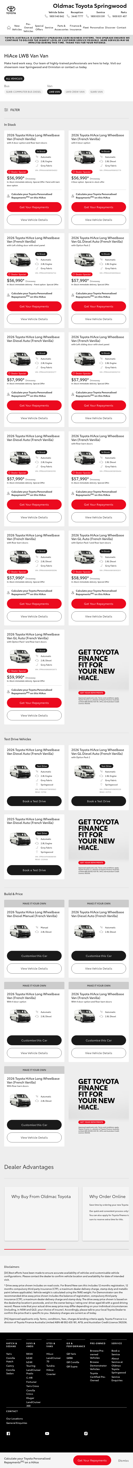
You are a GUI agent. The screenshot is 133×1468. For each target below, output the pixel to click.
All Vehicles (14, 78)
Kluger (30, 1398)
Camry (10, 1365)
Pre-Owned (97, 1343)
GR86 (69, 1358)
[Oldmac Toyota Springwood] (11, 10)
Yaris (9, 1353)
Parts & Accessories (62, 27)
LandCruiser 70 (53, 1359)
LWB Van (54, 91)
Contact (121, 27)
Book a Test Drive (34, 801)
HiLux (49, 1353)
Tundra (50, 1365)
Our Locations (14, 1418)
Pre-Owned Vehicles (28, 27)
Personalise (97, 27)
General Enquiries (16, 1423)
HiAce (50, 1370)
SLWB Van (96, 91)
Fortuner (31, 1381)
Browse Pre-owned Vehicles (97, 1354)
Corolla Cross (30, 1392)
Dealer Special (18, 171)
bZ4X (29, 1358)
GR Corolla (72, 1362)
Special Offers (39, 27)
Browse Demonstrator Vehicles (98, 1365)
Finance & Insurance (75, 27)
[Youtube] (47, 1433)
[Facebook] (8, 1433)
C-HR (29, 1377)
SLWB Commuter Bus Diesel (23, 91)
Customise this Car (34, 956)
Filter (15, 109)
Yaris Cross (32, 1386)
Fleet (86, 27)
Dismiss (123, 1460)
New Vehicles (17, 27)
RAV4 (29, 1353)
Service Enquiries (117, 1378)
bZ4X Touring (30, 1363)
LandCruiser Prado (33, 1371)
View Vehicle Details (34, 220)
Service (49, 27)
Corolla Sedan (10, 1371)
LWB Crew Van (75, 91)
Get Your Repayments (34, 207)
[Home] (8, 27)
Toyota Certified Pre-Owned (98, 1376)
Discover (110, 27)
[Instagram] (86, 1433)
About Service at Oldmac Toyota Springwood (119, 1365)
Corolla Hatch (10, 1359)
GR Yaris (71, 1353)
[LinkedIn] (125, 1433)
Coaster (51, 1374)
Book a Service (116, 1352)
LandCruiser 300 (33, 1403)
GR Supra (71, 1366)
